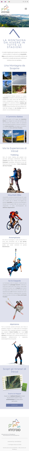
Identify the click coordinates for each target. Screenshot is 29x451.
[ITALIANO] (10, 1)
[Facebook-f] (23, 2)
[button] (26, 9)
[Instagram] (25, 2)
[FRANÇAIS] (6, 1)
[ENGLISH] (2, 1)
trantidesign (18, 441)
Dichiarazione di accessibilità (11, 435)
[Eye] (27, 2)
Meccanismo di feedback (8, 434)
